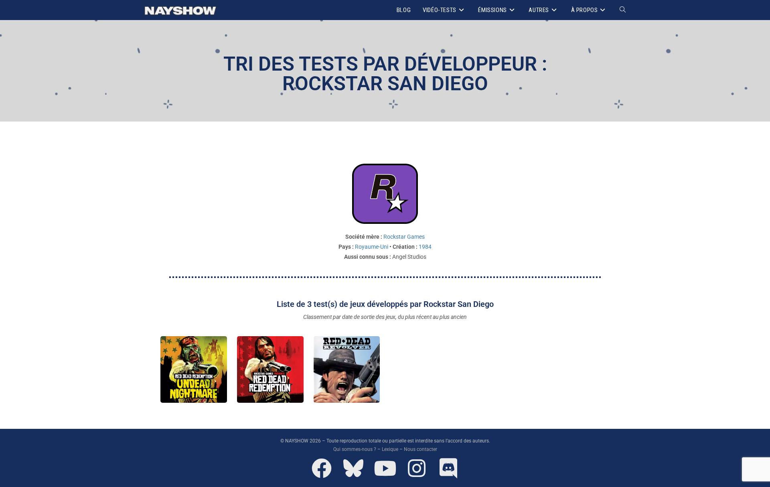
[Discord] (448, 468)
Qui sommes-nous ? (354, 449)
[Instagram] (417, 468)
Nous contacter (420, 449)
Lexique (390, 449)
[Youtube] (385, 468)
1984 (425, 247)
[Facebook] (322, 468)
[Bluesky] (353, 468)
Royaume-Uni (371, 247)
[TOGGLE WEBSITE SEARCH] (623, 10)
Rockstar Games (404, 236)
